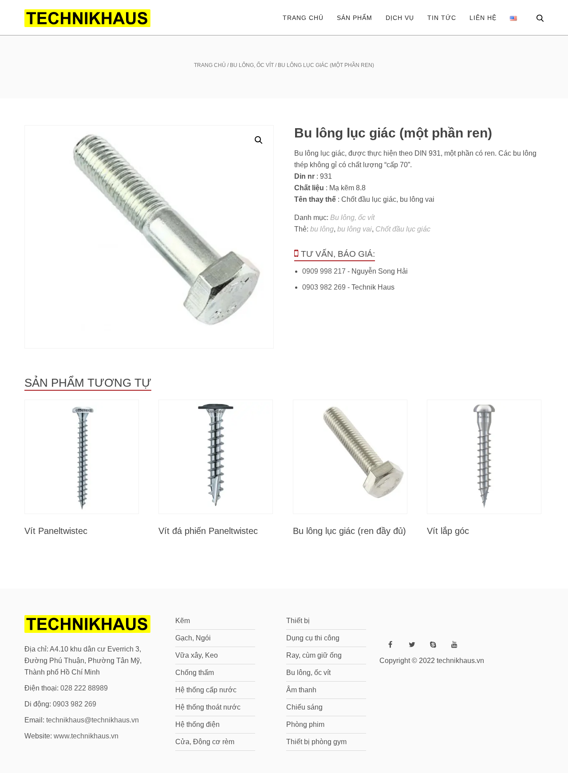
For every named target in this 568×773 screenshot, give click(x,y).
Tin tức (441, 17)
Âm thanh (301, 690)
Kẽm (182, 620)
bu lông (322, 229)
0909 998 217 (324, 271)
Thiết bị (298, 620)
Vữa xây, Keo (196, 655)
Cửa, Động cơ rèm (204, 742)
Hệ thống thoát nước (208, 707)
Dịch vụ (400, 17)
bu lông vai (354, 229)
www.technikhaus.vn (86, 736)
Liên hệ (483, 17)
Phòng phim (305, 724)
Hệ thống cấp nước (206, 690)
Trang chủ (303, 17)
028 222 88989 (84, 688)
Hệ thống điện (197, 724)
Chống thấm (194, 672)
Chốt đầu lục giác (402, 229)
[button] (259, 140)
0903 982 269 (324, 287)
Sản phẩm (354, 17)
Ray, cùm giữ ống (314, 655)
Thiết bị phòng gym (316, 742)
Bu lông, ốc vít (252, 65)
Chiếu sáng (304, 707)
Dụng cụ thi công (312, 638)
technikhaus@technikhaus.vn (92, 720)
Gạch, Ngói (193, 638)
